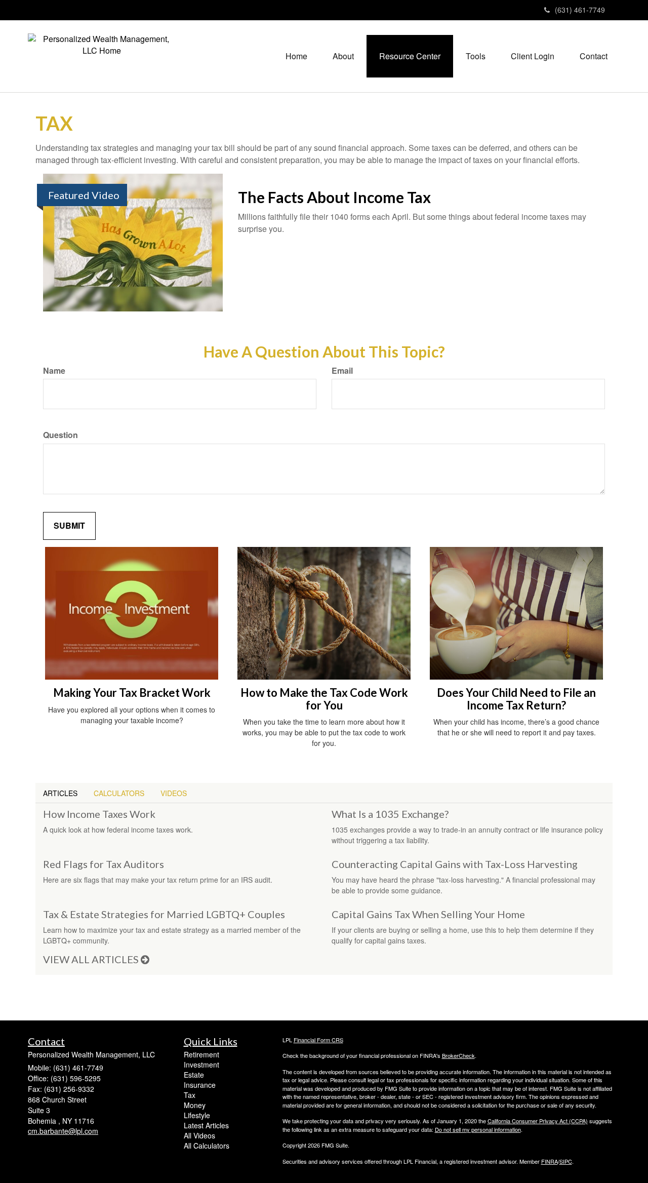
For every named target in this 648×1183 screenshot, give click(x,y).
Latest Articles (206, 1125)
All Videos (199, 1135)
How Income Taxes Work (99, 814)
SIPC (565, 1161)
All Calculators (206, 1145)
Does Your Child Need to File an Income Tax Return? (516, 699)
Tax (189, 1095)
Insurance (200, 1085)
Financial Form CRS (318, 1040)
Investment (201, 1064)
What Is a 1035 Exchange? (390, 814)
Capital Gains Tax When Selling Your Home (428, 914)
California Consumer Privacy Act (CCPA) (538, 1121)
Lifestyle (197, 1115)
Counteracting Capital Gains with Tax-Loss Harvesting (455, 864)
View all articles (92, 959)
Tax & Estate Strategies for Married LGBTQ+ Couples (164, 914)
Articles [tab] (60, 793)
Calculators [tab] (119, 793)
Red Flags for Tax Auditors (103, 864)
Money (195, 1105)
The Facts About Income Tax (334, 197)
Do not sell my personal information (478, 1129)
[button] (343, 56)
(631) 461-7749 (580, 10)
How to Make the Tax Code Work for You (324, 699)
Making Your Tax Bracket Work (132, 692)
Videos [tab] (173, 793)
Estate (194, 1075)
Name (54, 370)
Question (60, 435)
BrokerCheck (458, 1055)
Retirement (201, 1054)
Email (342, 370)
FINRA (549, 1161)
